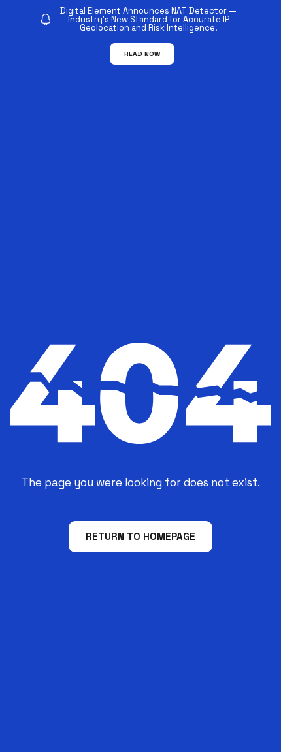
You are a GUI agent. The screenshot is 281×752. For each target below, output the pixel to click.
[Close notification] (260, 36)
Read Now (142, 54)
